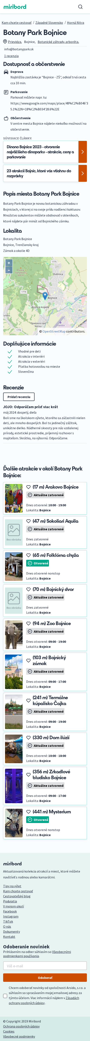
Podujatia (10, 901)
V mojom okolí (13, 906)
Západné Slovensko (49, 22)
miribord (15, 7)
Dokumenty (11, 931)
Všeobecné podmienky (19, 1036)
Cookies (8, 1031)
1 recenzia (11, 56)
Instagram (10, 916)
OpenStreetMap (54, 331)
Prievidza (14, 42)
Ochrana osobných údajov (21, 1026)
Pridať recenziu (19, 397)
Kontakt (9, 936)
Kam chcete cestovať (16, 22)
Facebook (10, 911)
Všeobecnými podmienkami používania (37, 954)
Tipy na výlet (12, 886)
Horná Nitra (75, 22)
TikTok (8, 921)
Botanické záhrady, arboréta (58, 42)
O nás (7, 926)
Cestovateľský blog (17, 896)
